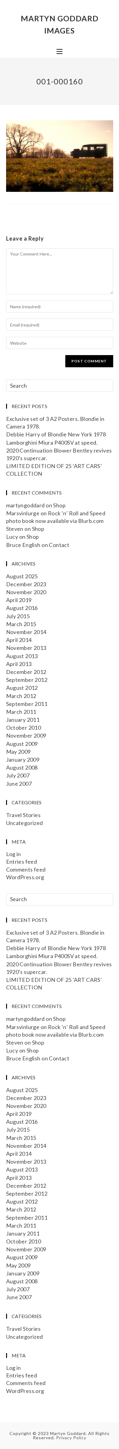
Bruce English (23, 544)
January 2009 (23, 759)
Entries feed (21, 861)
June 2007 (19, 783)
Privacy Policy (71, 1437)
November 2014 (26, 632)
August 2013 (22, 656)
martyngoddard (25, 505)
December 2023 (26, 584)
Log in (13, 854)
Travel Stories (23, 815)
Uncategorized (24, 823)
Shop (59, 505)
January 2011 (23, 719)
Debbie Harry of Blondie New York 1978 (56, 434)
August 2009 (22, 743)
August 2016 (22, 608)
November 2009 (26, 735)
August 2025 (22, 576)
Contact (59, 544)
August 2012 (22, 687)
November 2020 (26, 592)
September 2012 (27, 679)
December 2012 (26, 671)
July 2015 (18, 616)
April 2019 (19, 600)
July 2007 (18, 775)
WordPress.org (25, 877)
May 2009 (18, 751)
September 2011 (27, 703)
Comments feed (26, 869)
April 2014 (19, 639)
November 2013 (26, 647)
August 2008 (22, 767)
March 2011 (21, 711)
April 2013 (19, 664)
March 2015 (21, 624)
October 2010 (23, 727)
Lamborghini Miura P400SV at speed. (52, 442)
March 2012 (21, 696)
